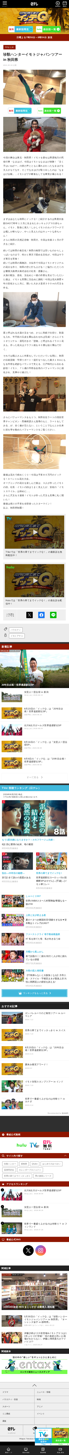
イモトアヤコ (17, 636)
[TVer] (20, 29)
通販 (4, 1421)
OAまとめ (9, 47)
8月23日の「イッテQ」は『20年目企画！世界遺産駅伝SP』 (44, 1049)
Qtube (35, 1164)
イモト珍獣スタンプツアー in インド (44, 1081)
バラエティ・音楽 (10, 1399)
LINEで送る (53, 615)
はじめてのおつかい (51, 1164)
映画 (39, 1399)
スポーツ (6, 1406)
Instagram (40, 1250)
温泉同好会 (9, 1170)
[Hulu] (48, 29)
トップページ (11, 1433)
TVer (20, 111)
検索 (34, 1433)
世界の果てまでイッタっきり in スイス (45, 1030)
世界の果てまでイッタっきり (17, 1176)
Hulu (49, 111)
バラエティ (16, 630)
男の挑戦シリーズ (43, 1176)
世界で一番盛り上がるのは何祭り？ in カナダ (45, 1100)
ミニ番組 (6, 1414)
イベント (41, 1414)
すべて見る (33, 777)
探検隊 (24, 1164)
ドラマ (5, 1392)
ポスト (29, 615)
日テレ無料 (47, 1145)
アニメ (40, 1406)
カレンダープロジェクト (30, 1170)
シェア (41, 615)
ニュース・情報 (43, 1392)
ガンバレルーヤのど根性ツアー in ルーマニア (45, 1014)
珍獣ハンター (10, 1164)
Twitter (28, 1250)
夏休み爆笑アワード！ (36, 1064)
